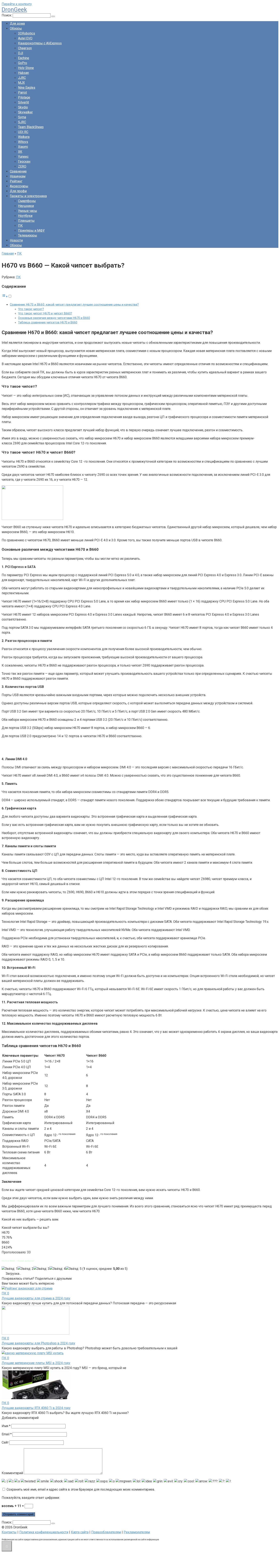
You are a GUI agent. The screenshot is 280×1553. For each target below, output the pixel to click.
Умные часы (27, 211)
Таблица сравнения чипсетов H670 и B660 (47, 322)
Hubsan (23, 73)
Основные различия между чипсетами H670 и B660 (54, 318)
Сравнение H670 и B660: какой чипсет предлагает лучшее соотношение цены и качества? (74, 304)
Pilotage (24, 97)
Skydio (23, 107)
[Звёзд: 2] (26, 1268)
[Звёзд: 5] (74, 1268)
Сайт (5, 1442)
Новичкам (17, 176)
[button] (7, 296)
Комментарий (12, 1473)
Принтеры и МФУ (31, 230)
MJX (21, 83)
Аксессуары (19, 186)
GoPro (22, 63)
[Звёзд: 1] (10, 1268)
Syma (22, 117)
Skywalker (25, 112)
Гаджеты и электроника (28, 196)
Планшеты (26, 221)
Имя (6, 1426)
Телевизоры (27, 235)
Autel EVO (25, 38)
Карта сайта (80, 1532)
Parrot (22, 92)
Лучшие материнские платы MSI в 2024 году (36, 1363)
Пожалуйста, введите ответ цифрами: (31, 1498)
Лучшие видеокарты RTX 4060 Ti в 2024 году (36, 1408)
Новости (16, 240)
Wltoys (23, 142)
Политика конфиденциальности (43, 1532)
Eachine (23, 58)
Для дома (17, 23)
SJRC (22, 122)
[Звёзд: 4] (58, 1268)
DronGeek (14, 9)
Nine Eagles (26, 88)
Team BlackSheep (31, 127)
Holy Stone (26, 68)
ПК (20, 226)
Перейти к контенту (17, 4)
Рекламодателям (137, 1532)
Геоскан (24, 161)
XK (20, 152)
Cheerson (25, 48)
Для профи (18, 191)
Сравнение (18, 171)
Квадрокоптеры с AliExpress (40, 43)
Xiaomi (23, 147)
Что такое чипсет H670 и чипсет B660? (45, 313)
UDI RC (23, 132)
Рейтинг (16, 181)
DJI (20, 53)
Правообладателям (106, 1532)
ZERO (22, 166)
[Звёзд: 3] (42, 1268)
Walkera (24, 137)
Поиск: (7, 15)
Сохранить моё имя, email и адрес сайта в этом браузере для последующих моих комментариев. (81, 1489)
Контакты (9, 1532)
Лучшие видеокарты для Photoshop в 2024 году (38, 1343)
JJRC (22, 78)
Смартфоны (27, 201)
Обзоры (16, 28)
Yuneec (23, 157)
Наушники (26, 206)
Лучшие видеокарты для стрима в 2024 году (36, 1298)
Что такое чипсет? (31, 309)
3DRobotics (26, 33)
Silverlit (23, 102)
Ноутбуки (25, 216)
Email (7, 1434)
